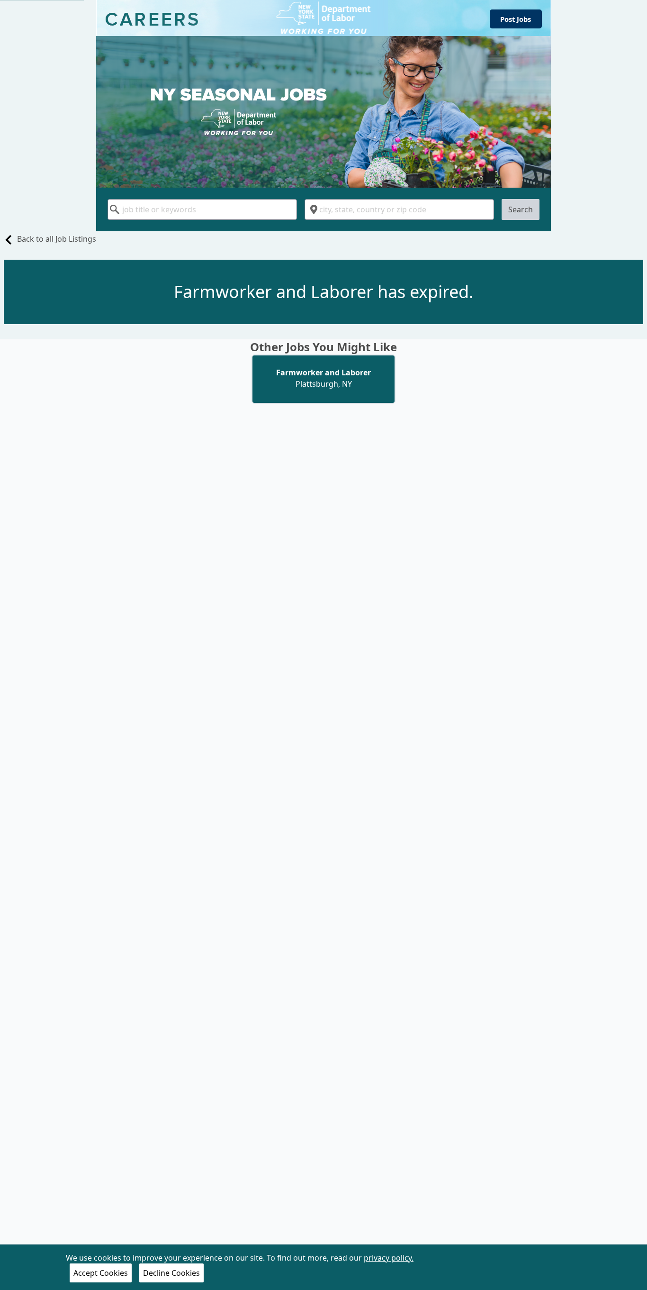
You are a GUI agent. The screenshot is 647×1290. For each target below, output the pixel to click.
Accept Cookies (100, 1273)
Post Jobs (515, 19)
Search (520, 209)
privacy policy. (388, 1258)
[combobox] (202, 209)
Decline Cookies (171, 1273)
